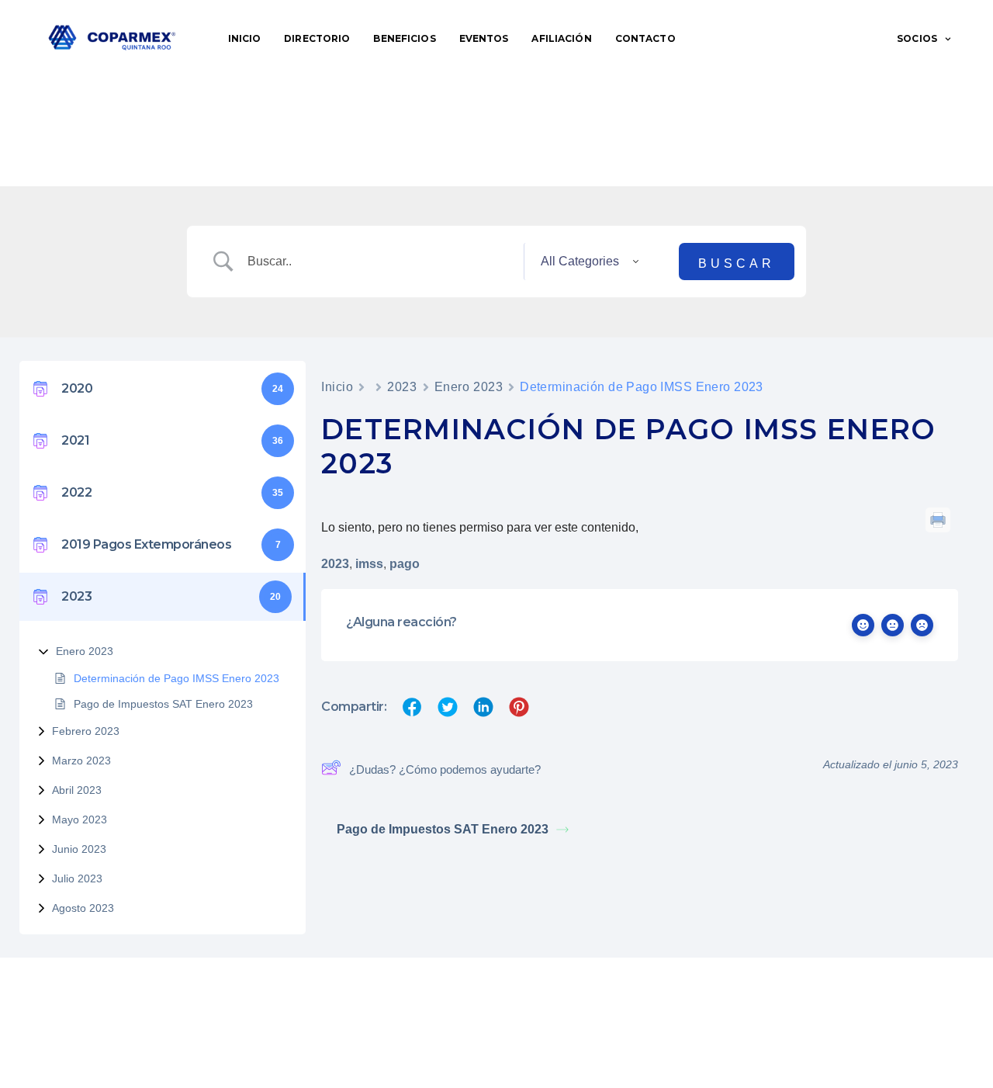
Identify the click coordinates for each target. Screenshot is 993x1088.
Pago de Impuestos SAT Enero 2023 (163, 704)
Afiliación (561, 38)
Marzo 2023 (81, 760)
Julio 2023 (77, 878)
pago (404, 563)
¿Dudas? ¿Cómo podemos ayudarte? (445, 769)
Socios (917, 38)
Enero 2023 (84, 651)
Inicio (244, 38)
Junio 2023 (79, 849)
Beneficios (404, 38)
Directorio (317, 38)
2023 (402, 386)
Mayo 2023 (79, 819)
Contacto (645, 38)
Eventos (484, 38)
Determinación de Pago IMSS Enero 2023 (176, 678)
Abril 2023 (77, 790)
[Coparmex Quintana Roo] (112, 39)
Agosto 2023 (83, 908)
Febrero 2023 (85, 731)
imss (369, 563)
